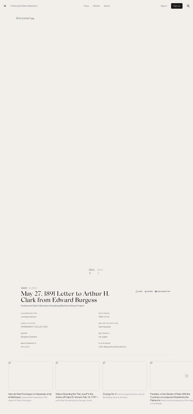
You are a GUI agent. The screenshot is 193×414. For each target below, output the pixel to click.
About (107, 6)
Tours (86, 6)
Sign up (176, 6)
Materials (104, 333)
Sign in (164, 6)
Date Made (104, 313)
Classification (29, 313)
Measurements (28, 343)
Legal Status (28, 323)
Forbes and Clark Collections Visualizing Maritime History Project (52, 306)
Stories (96, 6)
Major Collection (108, 323)
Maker (24, 333)
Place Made (105, 343)
